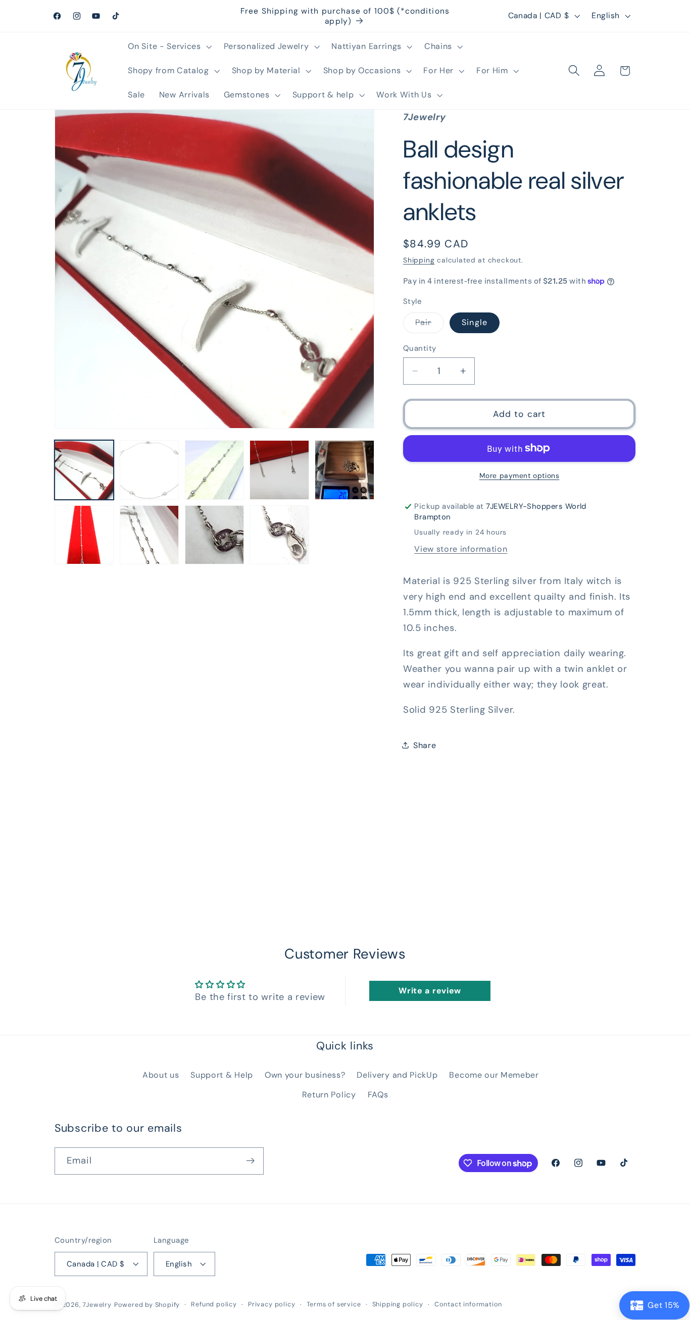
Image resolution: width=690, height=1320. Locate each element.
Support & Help (221, 1074)
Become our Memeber (493, 1074)
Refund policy (213, 1304)
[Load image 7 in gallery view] (84, 534)
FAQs (378, 1094)
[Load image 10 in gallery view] (279, 534)
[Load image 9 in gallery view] (214, 534)
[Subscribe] (250, 1161)
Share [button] (424, 745)
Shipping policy (397, 1304)
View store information (460, 549)
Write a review (430, 990)
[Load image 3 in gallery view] (214, 469)
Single (474, 322)
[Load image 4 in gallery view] (279, 469)
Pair (429, 324)
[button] (169, 46)
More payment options (519, 475)
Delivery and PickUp (397, 1074)
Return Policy (329, 1094)
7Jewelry (96, 1304)
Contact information (468, 1304)
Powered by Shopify (147, 1304)
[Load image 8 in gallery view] (149, 534)
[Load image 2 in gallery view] (149, 469)
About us (160, 1074)
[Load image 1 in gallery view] (84, 469)
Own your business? (305, 1074)
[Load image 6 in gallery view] (344, 469)
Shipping (418, 260)
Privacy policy (271, 1304)
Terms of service (334, 1304)
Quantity (419, 348)
